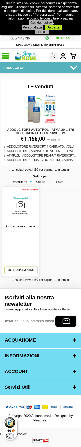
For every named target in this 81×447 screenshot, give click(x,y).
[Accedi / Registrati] (64, 56)
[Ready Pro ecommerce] (40, 440)
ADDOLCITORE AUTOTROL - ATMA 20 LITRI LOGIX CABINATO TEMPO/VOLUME (40, 131)
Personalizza (32, 27)
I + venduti (40, 86)
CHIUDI (41, 32)
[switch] (10, 436)
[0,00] (74, 56)
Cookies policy (41, 22)
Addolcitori (14, 68)
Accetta (53, 27)
